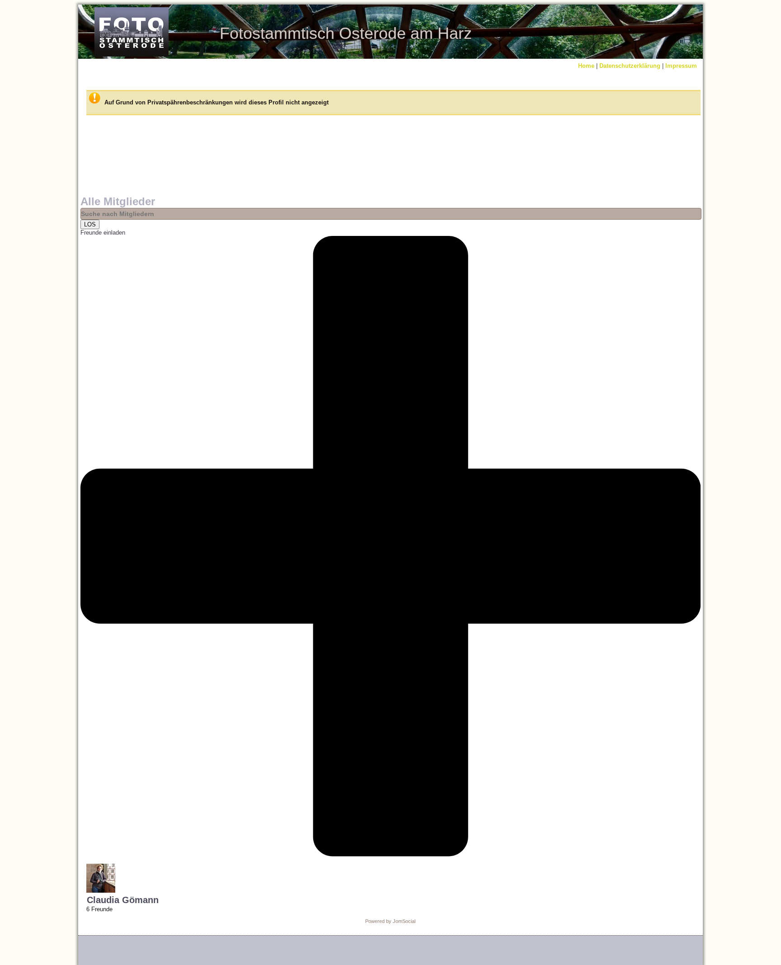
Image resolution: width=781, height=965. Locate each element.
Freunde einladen (102, 232)
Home (586, 65)
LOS (90, 224)
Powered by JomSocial (390, 921)
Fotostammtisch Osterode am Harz (346, 33)
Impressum (681, 65)
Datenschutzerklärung (629, 65)
